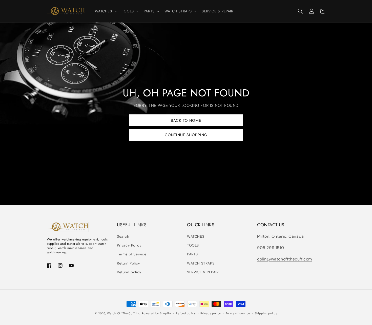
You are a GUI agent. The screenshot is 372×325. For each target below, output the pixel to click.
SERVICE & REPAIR (203, 272)
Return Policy (128, 263)
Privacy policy (210, 313)
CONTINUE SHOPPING (186, 134)
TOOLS (193, 245)
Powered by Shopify (156, 313)
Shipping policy (266, 313)
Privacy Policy (129, 245)
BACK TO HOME (186, 120)
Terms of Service (132, 254)
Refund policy (129, 272)
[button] (105, 11)
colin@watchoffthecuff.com (284, 259)
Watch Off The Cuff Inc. (124, 313)
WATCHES (195, 236)
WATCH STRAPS (200, 263)
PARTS (192, 254)
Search (123, 236)
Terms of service (238, 313)
